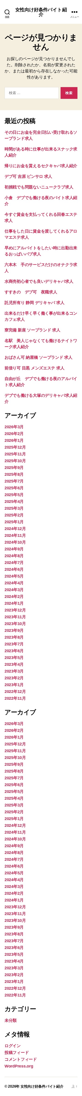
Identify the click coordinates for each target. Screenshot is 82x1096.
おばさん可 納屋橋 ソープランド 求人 (38, 357)
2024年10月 (15, 542)
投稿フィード (17, 1052)
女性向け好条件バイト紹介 (41, 12)
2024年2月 (14, 596)
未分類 (11, 1020)
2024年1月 (14, 603)
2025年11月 (15, 454)
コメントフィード (21, 1059)
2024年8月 (14, 556)
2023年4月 (14, 664)
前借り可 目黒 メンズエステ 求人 (34, 368)
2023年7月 (14, 644)
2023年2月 (14, 678)
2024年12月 (15, 528)
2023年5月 (14, 657)
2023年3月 (14, 671)
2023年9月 (14, 630)
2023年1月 (14, 684)
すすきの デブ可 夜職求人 (31, 292)
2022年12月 (15, 691)
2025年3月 (14, 508)
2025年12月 (15, 447)
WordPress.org (19, 1066)
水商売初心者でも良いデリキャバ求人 (39, 281)
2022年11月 (15, 698)
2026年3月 (14, 427)
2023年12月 (15, 610)
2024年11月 (15, 535)
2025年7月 (14, 481)
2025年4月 (14, 501)
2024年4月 (14, 583)
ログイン (13, 1046)
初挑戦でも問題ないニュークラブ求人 (39, 187)
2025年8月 (14, 474)
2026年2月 (14, 433)
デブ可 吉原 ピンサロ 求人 (28, 176)
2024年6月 (14, 569)
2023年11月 (15, 617)
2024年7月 (14, 562)
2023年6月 (14, 651)
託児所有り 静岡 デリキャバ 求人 (34, 302)
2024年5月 (14, 576)
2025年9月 (14, 467)
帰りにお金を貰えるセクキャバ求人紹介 (41, 166)
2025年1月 (14, 522)
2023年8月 (14, 637)
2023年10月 (15, 623)
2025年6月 (14, 488)
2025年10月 (15, 461)
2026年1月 (14, 440)
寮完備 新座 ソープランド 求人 (32, 330)
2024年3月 (14, 589)
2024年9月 (14, 549)
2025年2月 (14, 515)
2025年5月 (14, 494)
